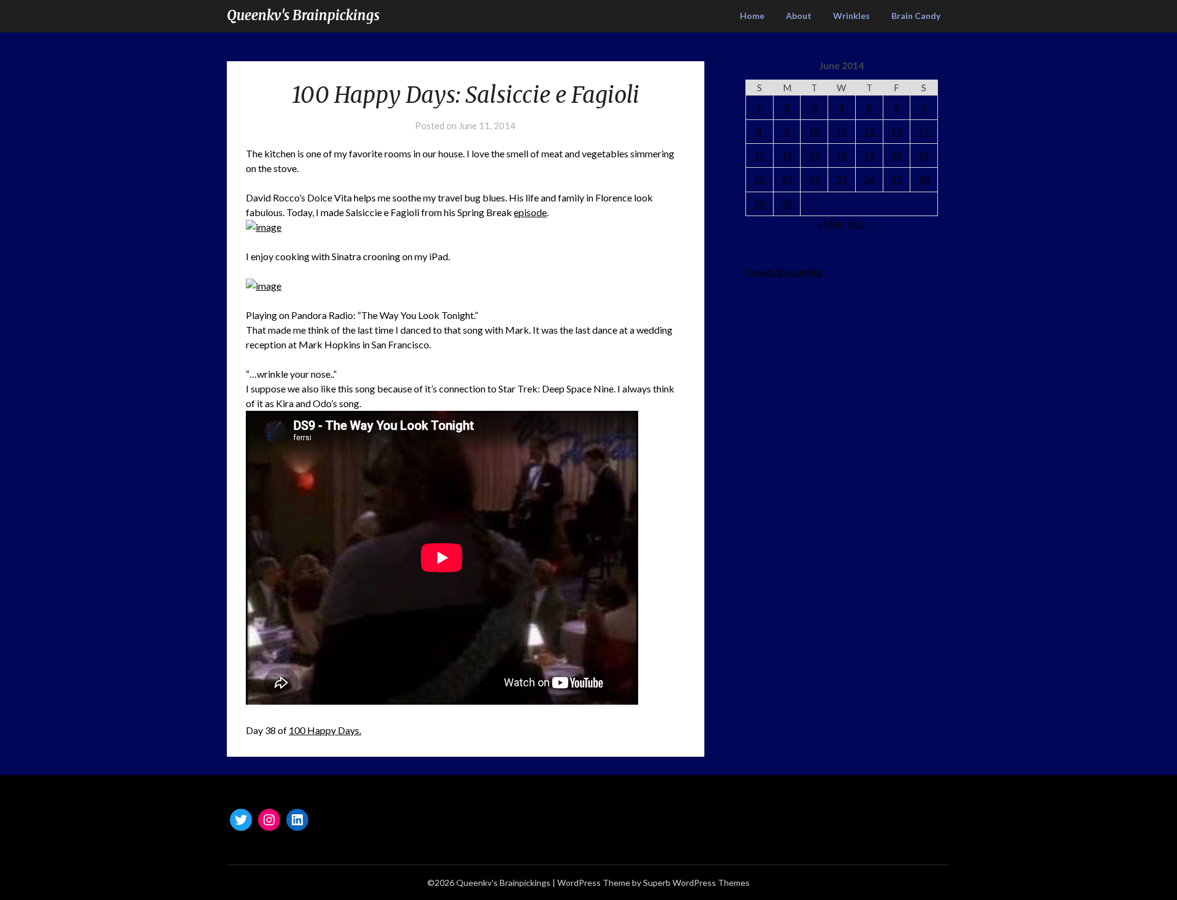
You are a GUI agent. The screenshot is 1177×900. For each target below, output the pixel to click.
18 (841, 155)
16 (787, 155)
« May (830, 223)
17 (814, 155)
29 (759, 203)
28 (923, 179)
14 (923, 131)
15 (759, 155)
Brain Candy (915, 15)
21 (923, 155)
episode (530, 212)
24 (814, 179)
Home (752, 15)
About (799, 15)
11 (841, 131)
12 (869, 131)
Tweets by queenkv (784, 271)
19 (869, 155)
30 (787, 203)
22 (759, 179)
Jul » (856, 223)
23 (787, 179)
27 (896, 179)
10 (814, 131)
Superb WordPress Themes (696, 882)
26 (869, 179)
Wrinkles (851, 15)
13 (896, 131)
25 (841, 179)
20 (896, 155)
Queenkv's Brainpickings (303, 15)
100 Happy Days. (325, 730)
